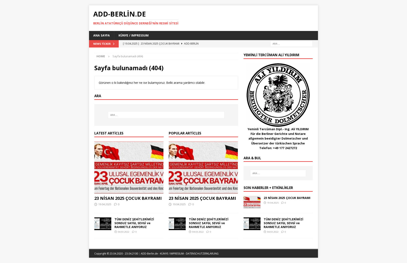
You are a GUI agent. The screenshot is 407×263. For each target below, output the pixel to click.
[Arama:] (291, 43)
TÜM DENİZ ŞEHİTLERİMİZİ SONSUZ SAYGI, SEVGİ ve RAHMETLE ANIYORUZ (134, 223)
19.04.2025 (104, 204)
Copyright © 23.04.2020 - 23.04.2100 (116, 253)
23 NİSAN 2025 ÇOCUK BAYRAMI (128, 198)
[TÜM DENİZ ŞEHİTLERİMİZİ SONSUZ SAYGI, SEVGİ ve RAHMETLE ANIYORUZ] (102, 223)
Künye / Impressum (133, 35)
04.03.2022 (123, 231)
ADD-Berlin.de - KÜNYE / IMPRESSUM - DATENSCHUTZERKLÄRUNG (180, 253)
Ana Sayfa (101, 35)
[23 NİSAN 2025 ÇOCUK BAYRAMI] (129, 167)
